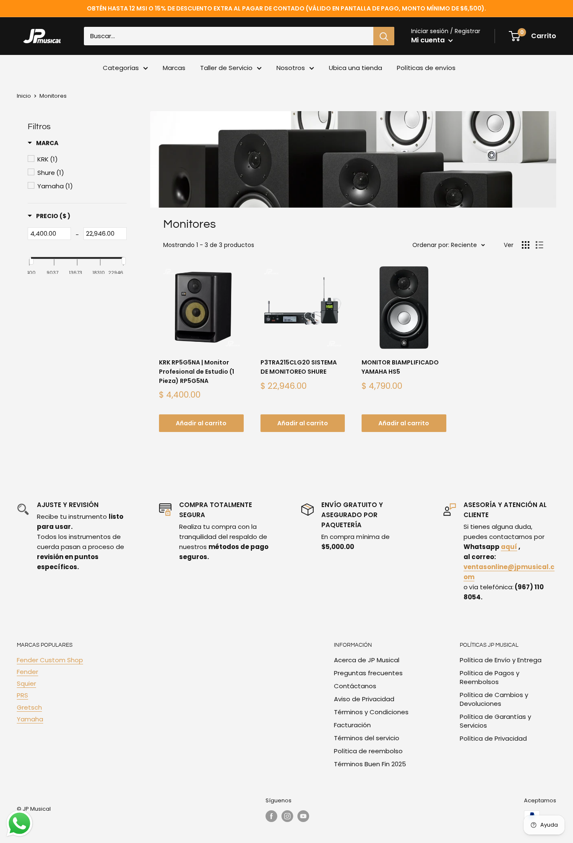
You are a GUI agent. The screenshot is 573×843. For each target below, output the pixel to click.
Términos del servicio (366, 738)
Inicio (24, 96)
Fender (27, 671)
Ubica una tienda (355, 67)
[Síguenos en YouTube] (303, 816)
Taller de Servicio (226, 67)
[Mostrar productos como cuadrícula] (525, 245)
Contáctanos (355, 686)
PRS (22, 695)
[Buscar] (383, 36)
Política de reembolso (368, 751)
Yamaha (30, 719)
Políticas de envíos (426, 67)
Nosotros (290, 67)
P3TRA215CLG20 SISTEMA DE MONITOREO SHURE (298, 367)
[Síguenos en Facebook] (271, 816)
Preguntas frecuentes (368, 673)
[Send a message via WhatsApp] (19, 823)
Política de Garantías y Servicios (495, 721)
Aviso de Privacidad (364, 699)
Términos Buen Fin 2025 (370, 764)
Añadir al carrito (201, 423)
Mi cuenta (428, 40)
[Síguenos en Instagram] (287, 816)
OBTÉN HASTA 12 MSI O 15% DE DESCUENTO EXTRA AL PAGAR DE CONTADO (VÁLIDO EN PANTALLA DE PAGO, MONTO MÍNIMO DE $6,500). (286, 8)
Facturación (352, 725)
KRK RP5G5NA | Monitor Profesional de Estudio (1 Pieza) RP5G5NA (196, 371)
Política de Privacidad (493, 738)
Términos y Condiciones (371, 712)
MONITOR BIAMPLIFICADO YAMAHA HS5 (400, 367)
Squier (26, 683)
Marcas (174, 67)
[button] (43, 143)
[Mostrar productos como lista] (539, 245)
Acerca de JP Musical (366, 660)
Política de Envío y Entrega (501, 660)
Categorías (121, 67)
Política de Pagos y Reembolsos (489, 677)
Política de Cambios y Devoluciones (494, 699)
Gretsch (29, 707)
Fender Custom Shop (50, 660)
